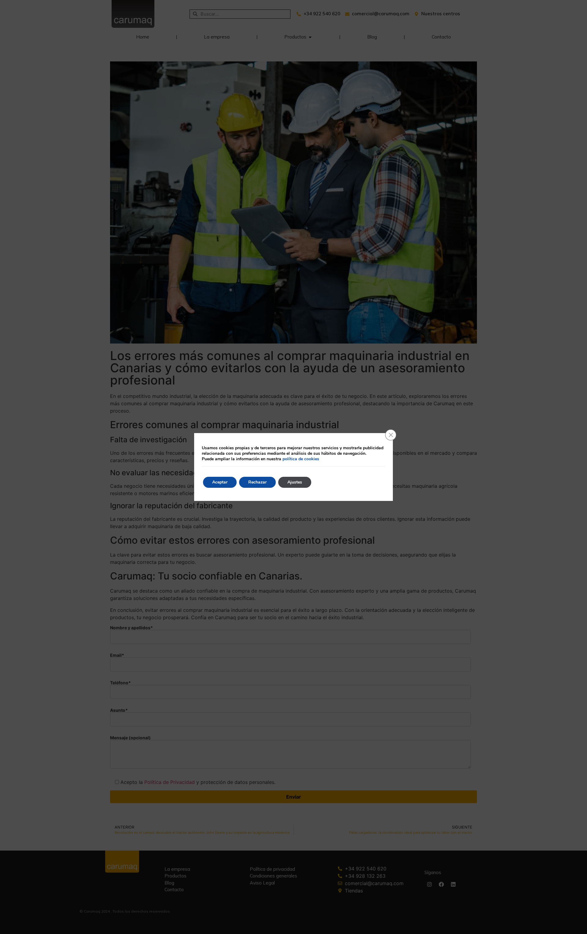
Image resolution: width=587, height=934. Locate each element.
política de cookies (300, 459)
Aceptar (219, 482)
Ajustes (294, 482)
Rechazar (257, 482)
